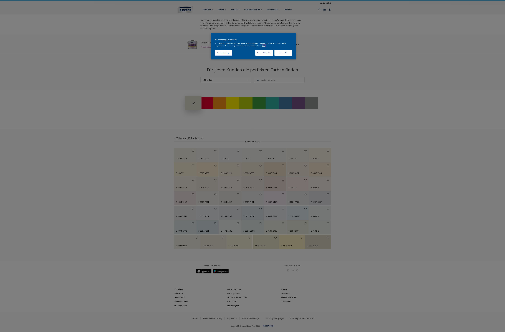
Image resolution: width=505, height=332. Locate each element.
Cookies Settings (223, 53)
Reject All (283, 53)
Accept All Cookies (264, 53)
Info (263, 46)
